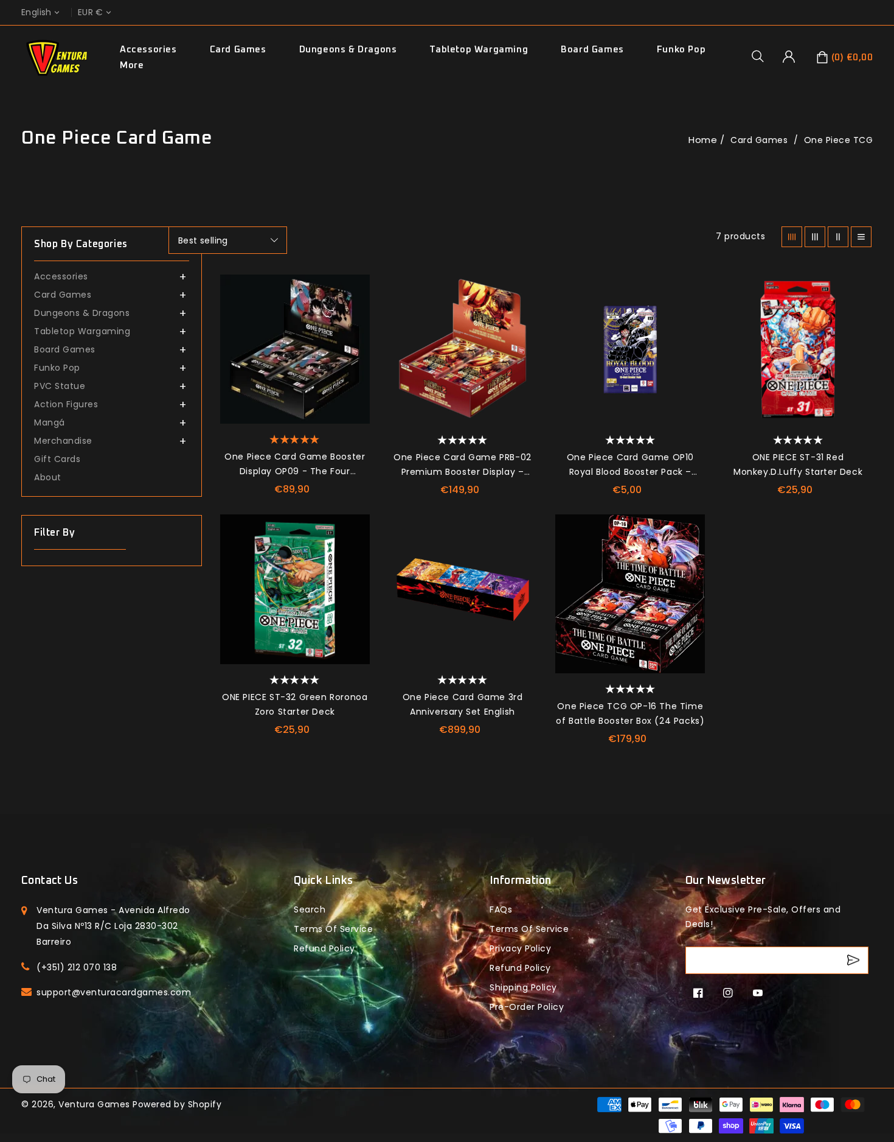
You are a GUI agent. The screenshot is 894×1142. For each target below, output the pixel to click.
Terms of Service (333, 929)
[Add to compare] (354, 317)
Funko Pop (681, 49)
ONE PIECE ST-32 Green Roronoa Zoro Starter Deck (294, 704)
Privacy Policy (520, 948)
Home (702, 139)
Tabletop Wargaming (478, 49)
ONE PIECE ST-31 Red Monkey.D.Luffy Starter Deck (797, 464)
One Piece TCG (838, 140)
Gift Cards (57, 459)
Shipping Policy (523, 987)
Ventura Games (94, 1104)
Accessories (148, 49)
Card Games (238, 49)
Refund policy (324, 948)
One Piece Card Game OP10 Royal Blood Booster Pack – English (630, 465)
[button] (762, 56)
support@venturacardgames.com (113, 992)
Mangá (49, 422)
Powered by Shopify (177, 1104)
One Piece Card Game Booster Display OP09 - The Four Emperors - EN (294, 464)
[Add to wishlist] (354, 290)
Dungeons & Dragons (348, 49)
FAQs (501, 909)
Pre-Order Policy (527, 1007)
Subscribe (854, 960)
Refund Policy (520, 968)
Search (309, 909)
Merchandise (63, 441)
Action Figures (66, 404)
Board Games (592, 49)
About (47, 477)
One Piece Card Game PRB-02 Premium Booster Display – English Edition (462, 465)
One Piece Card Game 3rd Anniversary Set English (463, 704)
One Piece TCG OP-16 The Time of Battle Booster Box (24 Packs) (630, 713)
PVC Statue (59, 386)
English (36, 12)
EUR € (90, 12)
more (132, 65)
